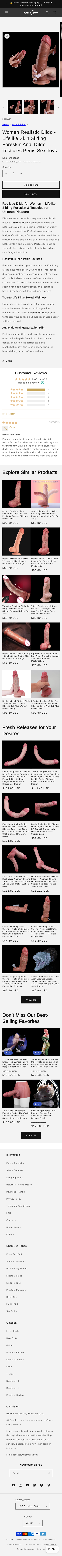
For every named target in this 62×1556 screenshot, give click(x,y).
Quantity (6, 167)
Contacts (11, 1220)
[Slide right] (58, 107)
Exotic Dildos (13, 1304)
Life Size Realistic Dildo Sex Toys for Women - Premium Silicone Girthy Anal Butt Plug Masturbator (45, 705)
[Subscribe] (49, 1473)
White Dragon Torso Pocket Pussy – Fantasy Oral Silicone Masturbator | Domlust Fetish (44, 1114)
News (9, 1366)
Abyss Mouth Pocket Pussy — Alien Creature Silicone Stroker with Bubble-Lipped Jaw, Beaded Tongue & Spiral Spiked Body (45, 981)
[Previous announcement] (5, 4)
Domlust (18, 1539)
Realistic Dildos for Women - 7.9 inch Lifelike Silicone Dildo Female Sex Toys (16, 561)
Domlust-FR (13, 1388)
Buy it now (31, 194)
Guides (10, 1345)
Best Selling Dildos (16, 1268)
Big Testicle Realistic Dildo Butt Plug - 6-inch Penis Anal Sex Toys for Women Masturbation (45, 657)
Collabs (10, 1234)
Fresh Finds (12, 1331)
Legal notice (42, 1549)
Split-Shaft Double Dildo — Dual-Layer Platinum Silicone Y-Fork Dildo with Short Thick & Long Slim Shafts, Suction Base (16, 881)
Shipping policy (49, 1544)
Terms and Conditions (18, 1205)
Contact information (25, 1549)
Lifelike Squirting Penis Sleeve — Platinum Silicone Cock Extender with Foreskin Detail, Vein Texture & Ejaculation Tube (16, 931)
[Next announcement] (56, 4)
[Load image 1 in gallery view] (15, 107)
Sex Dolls (11, 1311)
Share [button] (9, 360)
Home (5, 124)
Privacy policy (15, 1544)
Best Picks (11, 1338)
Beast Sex (11, 1297)
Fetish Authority (15, 1163)
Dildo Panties (13, 1282)
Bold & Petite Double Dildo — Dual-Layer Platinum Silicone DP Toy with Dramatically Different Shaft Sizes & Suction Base (45, 829)
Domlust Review (15, 1395)
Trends (10, 1373)
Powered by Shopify (32, 1539)
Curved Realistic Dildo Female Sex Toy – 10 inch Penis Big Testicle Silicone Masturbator (15, 515)
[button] (6, 12)
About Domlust (14, 1170)
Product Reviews (15, 1352)
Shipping (17, 162)
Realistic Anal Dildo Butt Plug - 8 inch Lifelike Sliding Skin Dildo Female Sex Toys (16, 656)
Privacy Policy (13, 1198)
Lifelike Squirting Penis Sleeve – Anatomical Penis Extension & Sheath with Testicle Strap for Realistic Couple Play (44, 931)
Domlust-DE (13, 1381)
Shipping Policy (14, 1177)
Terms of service (32, 1544)
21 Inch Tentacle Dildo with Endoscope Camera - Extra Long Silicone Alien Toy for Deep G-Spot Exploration (15, 1063)
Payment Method (15, 1191)
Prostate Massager (16, 1289)
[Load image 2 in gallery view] (31, 107)
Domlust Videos (15, 1359)
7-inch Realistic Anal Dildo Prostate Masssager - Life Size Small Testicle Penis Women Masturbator (44, 610)
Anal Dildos (19, 124)
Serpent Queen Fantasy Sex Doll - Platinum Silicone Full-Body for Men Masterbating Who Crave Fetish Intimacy (45, 1063)
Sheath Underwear (16, 1261)
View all (31, 999)
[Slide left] (3, 107)
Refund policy (49, 1539)
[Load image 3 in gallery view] (47, 107)
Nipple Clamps (14, 1275)
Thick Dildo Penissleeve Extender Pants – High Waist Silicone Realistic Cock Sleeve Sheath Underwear (16, 1114)
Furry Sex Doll (14, 1254)
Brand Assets (13, 1227)
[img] (9, 422)
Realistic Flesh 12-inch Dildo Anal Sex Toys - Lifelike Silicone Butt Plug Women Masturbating (16, 705)
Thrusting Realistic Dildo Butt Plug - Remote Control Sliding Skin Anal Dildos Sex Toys (16, 610)
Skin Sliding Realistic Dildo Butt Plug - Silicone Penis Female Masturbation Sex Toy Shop (45, 515)
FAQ (8, 1213)
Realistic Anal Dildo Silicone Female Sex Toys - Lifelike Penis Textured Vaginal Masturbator (44, 562)
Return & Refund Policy (19, 1184)
